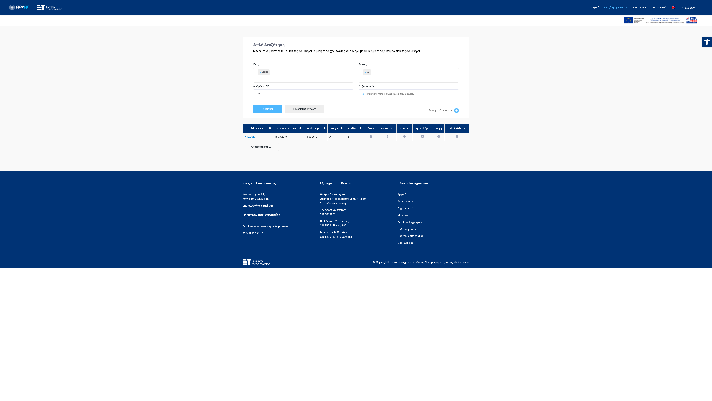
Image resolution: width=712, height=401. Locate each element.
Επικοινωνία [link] (660, 7)
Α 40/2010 (250, 136)
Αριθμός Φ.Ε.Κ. (261, 86)
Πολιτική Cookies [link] (408, 229)
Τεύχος (363, 64)
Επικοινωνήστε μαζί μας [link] (258, 205)
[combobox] (303, 75)
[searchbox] (302, 79)
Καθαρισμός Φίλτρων (304, 108)
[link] (707, 42)
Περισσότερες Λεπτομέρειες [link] (335, 203)
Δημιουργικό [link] (405, 208)
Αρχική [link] (595, 7)
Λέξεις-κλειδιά (367, 86)
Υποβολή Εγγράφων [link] (410, 222)
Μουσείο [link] (403, 215)
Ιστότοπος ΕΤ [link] (640, 7)
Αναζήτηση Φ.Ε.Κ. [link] (614, 7)
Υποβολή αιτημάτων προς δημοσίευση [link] (266, 226)
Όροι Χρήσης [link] (405, 242)
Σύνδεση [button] (690, 7)
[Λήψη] (438, 137)
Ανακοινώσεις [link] (406, 201)
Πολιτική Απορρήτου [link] (410, 235)
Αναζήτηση (267, 108)
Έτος (256, 64)
